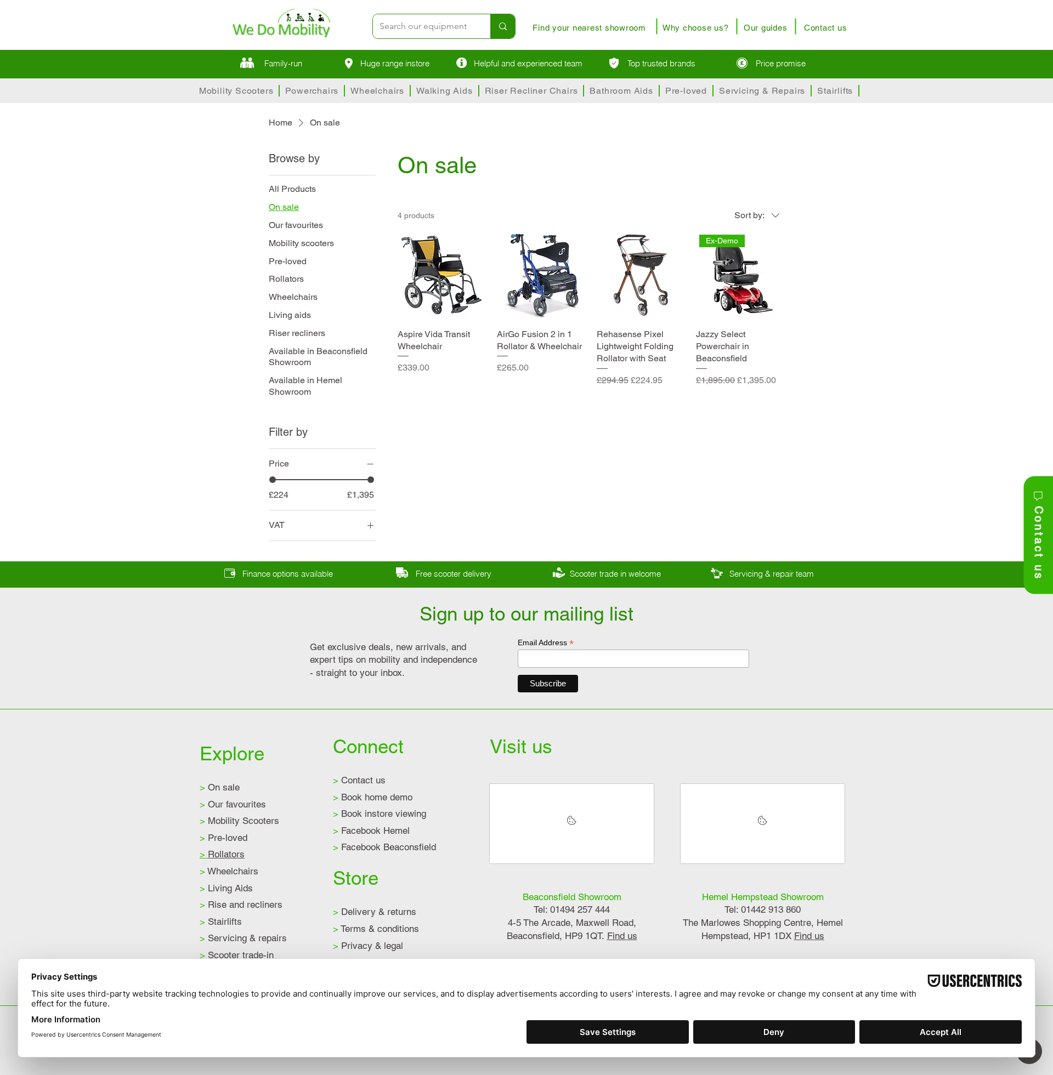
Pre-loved (223, 837)
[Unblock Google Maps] (572, 823)
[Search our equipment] (502, 26)
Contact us (359, 780)
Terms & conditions (376, 928)
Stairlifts (221, 921)
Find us (622, 935)
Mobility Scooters (239, 820)
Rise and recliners (241, 904)
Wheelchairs (229, 871)
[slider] (272, 479)
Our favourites (233, 804)
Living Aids (226, 888)
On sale (220, 787)
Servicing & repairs (243, 937)
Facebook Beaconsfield (384, 846)
